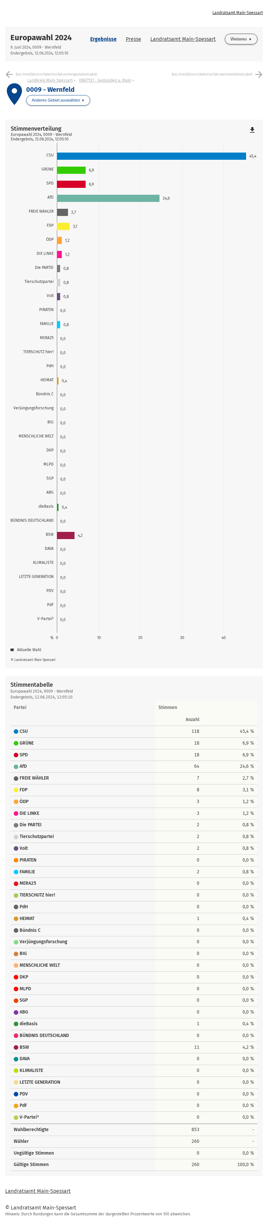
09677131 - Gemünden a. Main (105, 80)
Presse (133, 39)
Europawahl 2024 (41, 37)
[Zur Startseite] (69, 13)
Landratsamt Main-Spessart (237, 12)
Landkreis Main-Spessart (50, 80)
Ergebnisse (103, 39)
